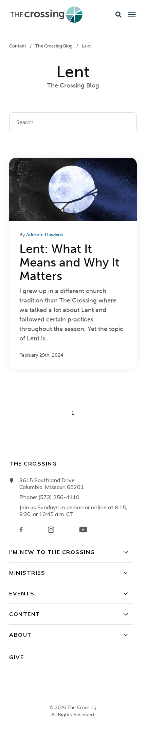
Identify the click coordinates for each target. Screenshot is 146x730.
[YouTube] (83, 529)
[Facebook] (21, 529)
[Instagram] (51, 529)
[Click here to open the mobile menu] (132, 15)
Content (18, 45)
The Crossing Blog (54, 45)
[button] (118, 15)
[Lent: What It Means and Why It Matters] (72, 263)
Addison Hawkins (44, 235)
